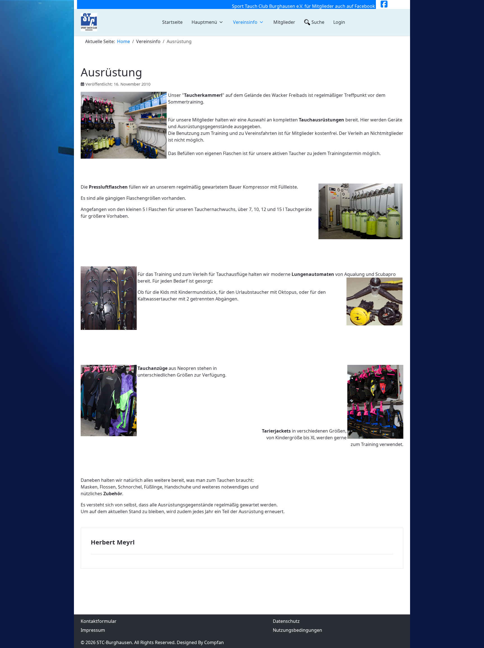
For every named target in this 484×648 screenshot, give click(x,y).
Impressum (93, 630)
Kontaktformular (99, 621)
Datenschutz (286, 621)
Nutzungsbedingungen (297, 630)
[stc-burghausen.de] (89, 22)
